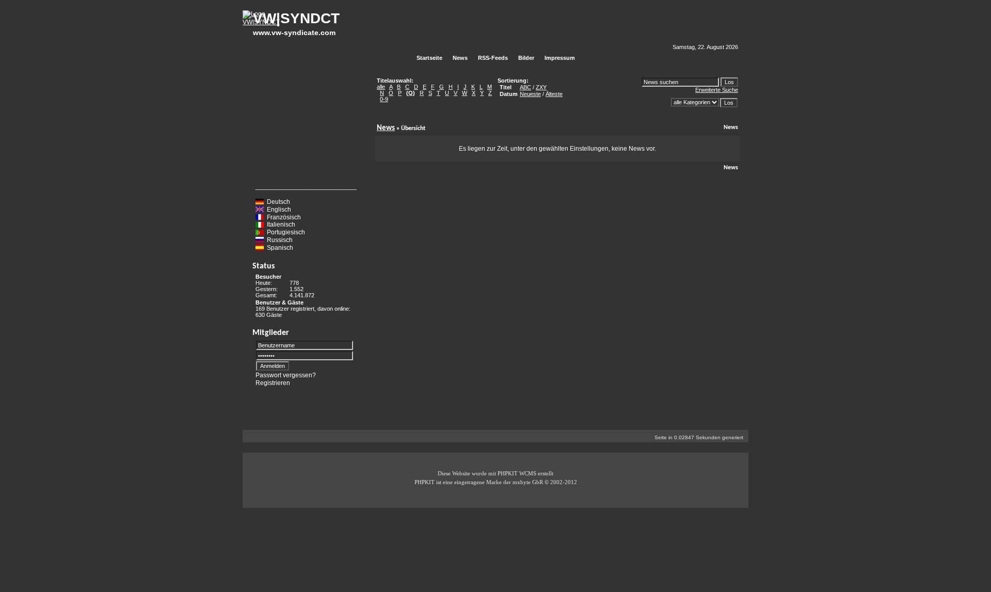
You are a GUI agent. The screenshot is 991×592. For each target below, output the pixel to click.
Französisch (284, 216)
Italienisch (281, 224)
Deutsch (278, 201)
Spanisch (280, 247)
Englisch (279, 209)
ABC (525, 87)
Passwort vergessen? (285, 375)
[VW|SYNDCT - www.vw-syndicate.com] (261, 22)
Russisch (280, 240)
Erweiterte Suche (716, 90)
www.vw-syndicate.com (294, 32)
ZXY (541, 87)
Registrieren (272, 382)
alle (381, 87)
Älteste (554, 94)
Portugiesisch (286, 232)
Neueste (530, 94)
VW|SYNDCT (296, 18)
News (386, 128)
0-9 (384, 99)
